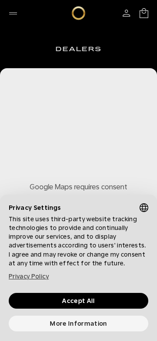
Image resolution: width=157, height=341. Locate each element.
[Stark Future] (78, 13)
